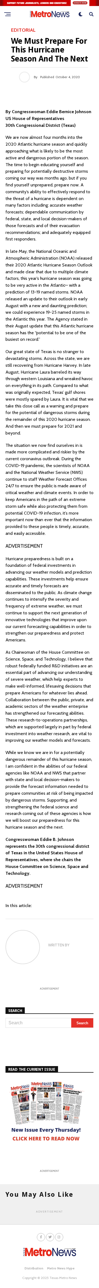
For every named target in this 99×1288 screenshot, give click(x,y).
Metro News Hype (61, 1268)
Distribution (33, 1268)
